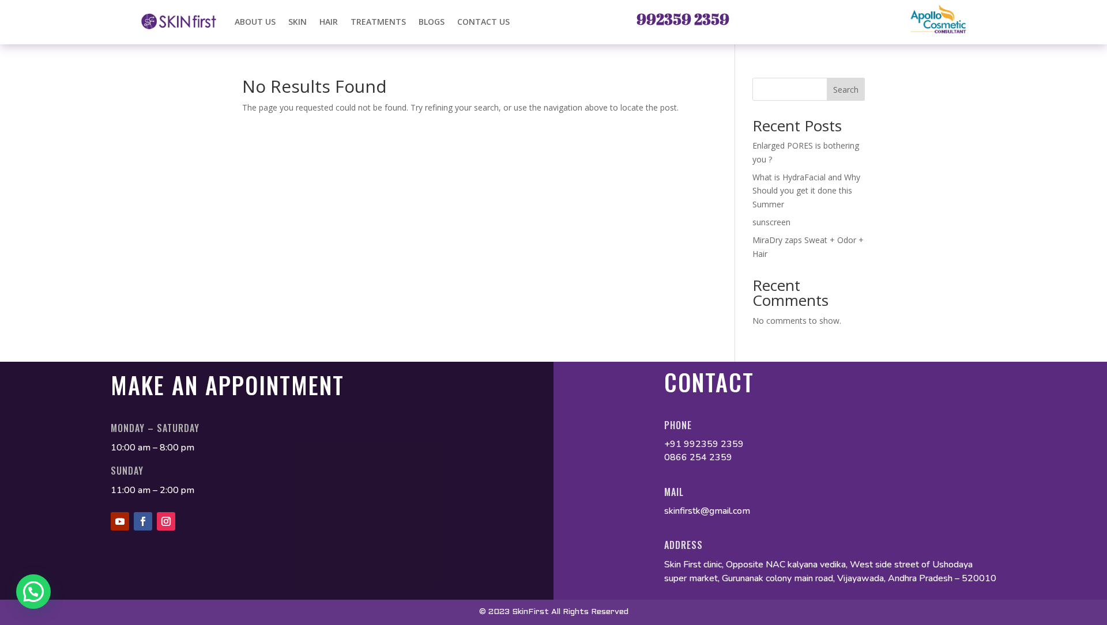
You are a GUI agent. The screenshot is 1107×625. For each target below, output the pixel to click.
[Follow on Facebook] (143, 521)
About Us (255, 21)
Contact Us (483, 21)
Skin (297, 21)
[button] (33, 591)
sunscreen (772, 222)
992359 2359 (683, 19)
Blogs (432, 21)
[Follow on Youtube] (120, 521)
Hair (328, 21)
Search (846, 89)
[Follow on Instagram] (166, 521)
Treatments (378, 21)
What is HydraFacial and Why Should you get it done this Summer (806, 191)
